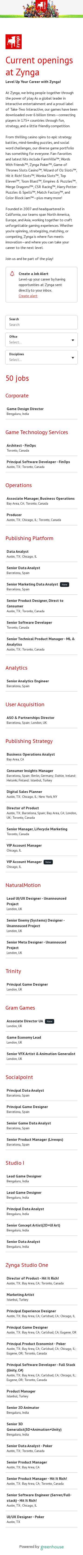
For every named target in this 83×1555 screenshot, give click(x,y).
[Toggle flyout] (73, 340)
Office (13, 337)
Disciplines (16, 354)
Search (14, 319)
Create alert (28, 295)
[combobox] (9, 342)
